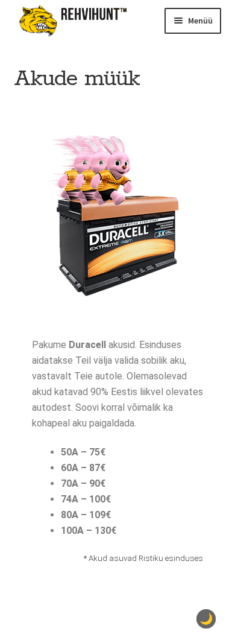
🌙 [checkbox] (206, 619)
